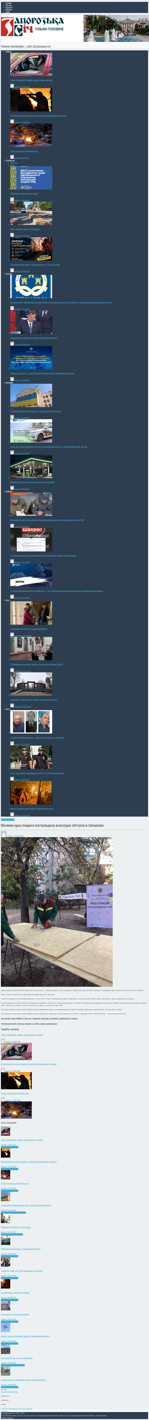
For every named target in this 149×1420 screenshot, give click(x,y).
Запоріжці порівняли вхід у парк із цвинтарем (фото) (33, 700)
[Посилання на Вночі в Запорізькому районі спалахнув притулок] (31, 804)
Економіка (8, 1212)
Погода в (9, 1392)
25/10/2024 (25, 815)
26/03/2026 (25, 454)
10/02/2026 (25, 489)
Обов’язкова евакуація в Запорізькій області (21, 1249)
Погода (4, 1389)
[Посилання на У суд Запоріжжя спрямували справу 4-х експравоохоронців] (31, 768)
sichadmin (18, 636)
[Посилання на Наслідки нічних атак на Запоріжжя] (5, 1353)
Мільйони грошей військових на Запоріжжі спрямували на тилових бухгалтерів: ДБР (47, 520)
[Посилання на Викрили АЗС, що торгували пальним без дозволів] (31, 477)
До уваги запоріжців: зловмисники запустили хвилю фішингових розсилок (43, 555)
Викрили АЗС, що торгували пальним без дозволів (32, 482)
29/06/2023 (25, 345)
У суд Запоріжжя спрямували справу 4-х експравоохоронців (37, 773)
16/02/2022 (26, 707)
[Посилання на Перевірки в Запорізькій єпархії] (31, 189)
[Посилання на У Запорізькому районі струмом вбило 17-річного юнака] (31, 260)
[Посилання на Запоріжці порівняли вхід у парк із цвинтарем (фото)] (31, 695)
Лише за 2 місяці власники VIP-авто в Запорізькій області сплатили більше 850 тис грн (48, 447)
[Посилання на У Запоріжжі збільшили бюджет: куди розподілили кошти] (31, 406)
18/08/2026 (25, 236)
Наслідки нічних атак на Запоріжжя (16, 1358)
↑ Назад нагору (7, 1418)
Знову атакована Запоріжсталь (24, 151)
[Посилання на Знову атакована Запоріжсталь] (31, 146)
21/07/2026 (25, 598)
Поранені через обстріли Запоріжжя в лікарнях (22, 1271)
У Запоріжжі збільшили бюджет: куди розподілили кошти (35, 411)
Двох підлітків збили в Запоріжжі (25, 229)
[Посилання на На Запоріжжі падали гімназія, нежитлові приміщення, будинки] (31, 111)
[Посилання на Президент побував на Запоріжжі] (5, 1222)
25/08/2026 (11, 1319)
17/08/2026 (25, 271)
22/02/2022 (26, 671)
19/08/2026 (25, 200)
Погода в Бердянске (9, 1408)
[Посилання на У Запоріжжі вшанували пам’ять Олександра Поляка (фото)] (31, 659)
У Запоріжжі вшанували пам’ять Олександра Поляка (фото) (36, 664)
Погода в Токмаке (25, 1408)
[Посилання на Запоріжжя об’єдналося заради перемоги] (31, 624)
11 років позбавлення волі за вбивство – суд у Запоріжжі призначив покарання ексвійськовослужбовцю (56, 591)
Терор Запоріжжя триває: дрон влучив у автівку (31, 80)
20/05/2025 (25, 780)
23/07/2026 (25, 562)
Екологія (8, 1365)
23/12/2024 (25, 309)
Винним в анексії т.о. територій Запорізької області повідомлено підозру (42, 373)
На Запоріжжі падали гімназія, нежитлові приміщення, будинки (38, 115)
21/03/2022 (26, 636)
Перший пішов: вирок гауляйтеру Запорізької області (33, 338)
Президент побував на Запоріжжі (15, 1227)
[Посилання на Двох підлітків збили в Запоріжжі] (31, 224)
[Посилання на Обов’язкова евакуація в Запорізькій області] (5, 1244)
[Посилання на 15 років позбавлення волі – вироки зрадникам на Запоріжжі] (31, 733)
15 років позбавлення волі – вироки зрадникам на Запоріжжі (37, 737)
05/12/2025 (25, 744)
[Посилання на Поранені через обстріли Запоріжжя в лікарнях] (5, 1266)
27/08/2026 (25, 87)
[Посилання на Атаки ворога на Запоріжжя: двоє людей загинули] (5, 1375)
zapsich (17, 87)
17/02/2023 (25, 380)
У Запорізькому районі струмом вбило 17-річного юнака (35, 264)
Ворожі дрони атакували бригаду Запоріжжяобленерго (25, 1336)
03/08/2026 (25, 527)
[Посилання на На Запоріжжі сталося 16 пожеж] (5, 1288)
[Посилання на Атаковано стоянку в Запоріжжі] (5, 1310)
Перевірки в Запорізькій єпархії (24, 193)
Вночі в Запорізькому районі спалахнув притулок (32, 808)
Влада (7, 1234)
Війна (3, 1147)
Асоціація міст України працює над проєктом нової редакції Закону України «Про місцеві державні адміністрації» (61, 302)
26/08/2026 (11, 1232)
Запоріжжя (5, 820)
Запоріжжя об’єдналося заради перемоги (28, 629)
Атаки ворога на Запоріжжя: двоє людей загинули (23, 1380)
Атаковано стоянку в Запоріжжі (15, 1314)
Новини (11, 820)
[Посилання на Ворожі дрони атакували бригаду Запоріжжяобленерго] (5, 1331)
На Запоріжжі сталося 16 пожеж (15, 1292)
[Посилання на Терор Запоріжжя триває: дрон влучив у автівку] (31, 75)
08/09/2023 (19, 836)
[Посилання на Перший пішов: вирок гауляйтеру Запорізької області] (31, 333)
